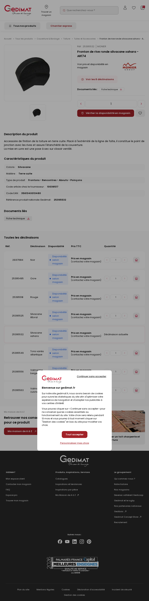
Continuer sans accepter (91, 376)
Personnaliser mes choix (74, 442)
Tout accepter (75, 434)
